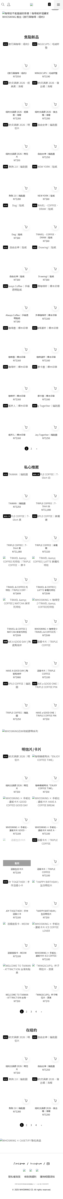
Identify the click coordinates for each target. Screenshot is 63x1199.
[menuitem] (26, 448)
